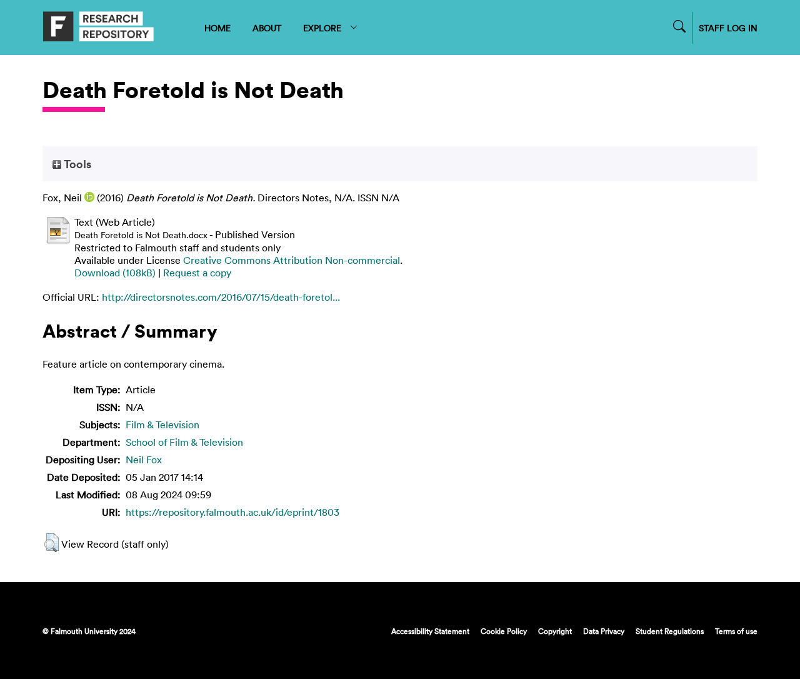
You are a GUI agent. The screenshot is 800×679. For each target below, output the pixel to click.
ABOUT (266, 28)
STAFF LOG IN (728, 28)
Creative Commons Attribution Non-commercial (291, 260)
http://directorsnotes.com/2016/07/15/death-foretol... (221, 297)
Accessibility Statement (430, 630)
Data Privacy (603, 630)
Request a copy (197, 272)
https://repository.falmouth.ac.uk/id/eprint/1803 (232, 512)
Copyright (555, 630)
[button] (51, 542)
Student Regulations (670, 630)
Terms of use (736, 630)
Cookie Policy (504, 630)
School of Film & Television (184, 442)
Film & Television (162, 424)
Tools (76, 163)
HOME (217, 28)
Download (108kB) (115, 272)
